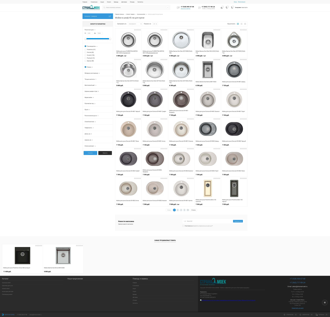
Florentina (91, 49)
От (85, 33)
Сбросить (105, 153)
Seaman (90, 61)
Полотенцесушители (7, 294)
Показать (90, 153)
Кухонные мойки (6, 282)
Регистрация (241, 1)
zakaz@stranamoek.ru (299, 286)
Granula (90, 52)
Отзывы (132, 2)
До (95, 33)
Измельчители (6, 288)
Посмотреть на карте (297, 308)
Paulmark (91, 58)
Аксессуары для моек (7, 291)
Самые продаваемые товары (165, 240)
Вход (235, 1)
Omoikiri (90, 55)
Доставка (124, 2)
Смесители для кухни (7, 285)
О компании (94, 2)
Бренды (116, 2)
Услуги (109, 2)
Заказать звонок (185, 8)
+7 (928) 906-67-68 (297, 279)
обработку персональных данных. (202, 226)
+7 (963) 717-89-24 (297, 283)
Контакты (140, 2)
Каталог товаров (91, 16)
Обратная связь (9, 314)
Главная (84, 2)
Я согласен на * (199, 226)
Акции (102, 2)
